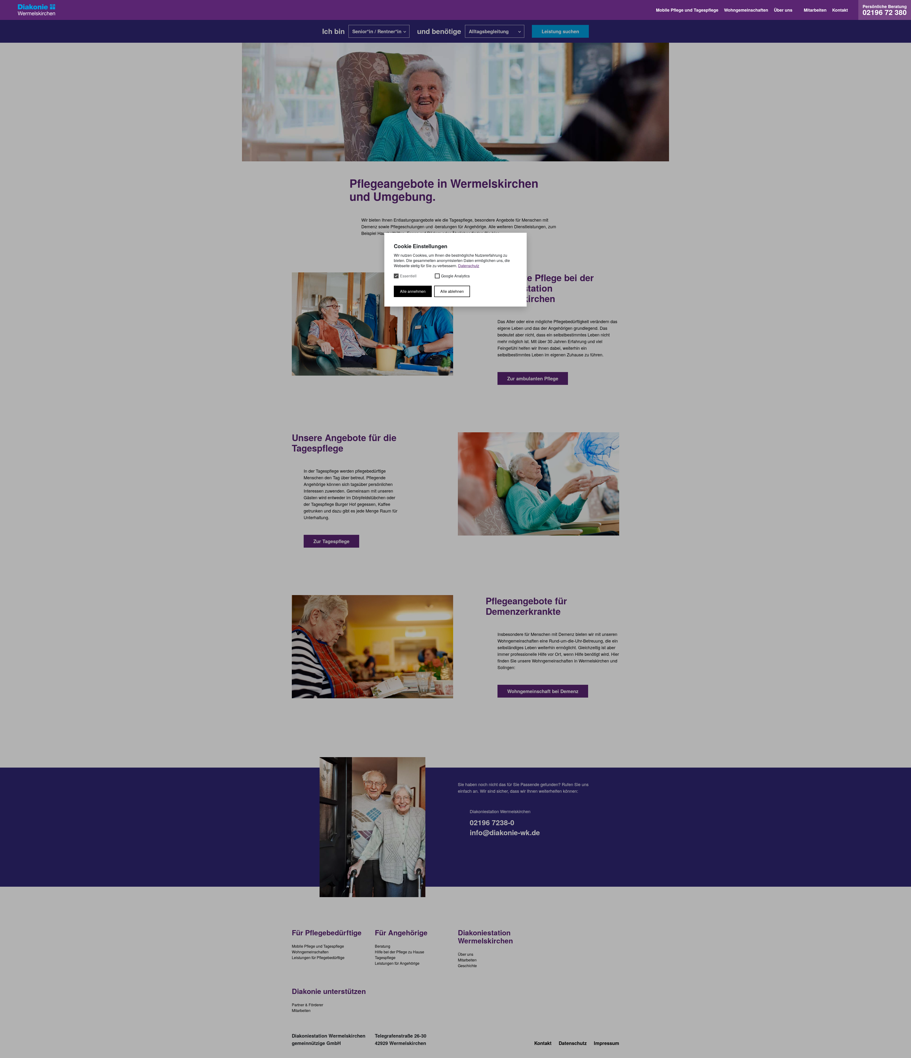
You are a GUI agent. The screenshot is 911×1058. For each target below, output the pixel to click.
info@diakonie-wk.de (505, 832)
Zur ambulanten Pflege (532, 378)
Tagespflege (385, 957)
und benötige (439, 31)
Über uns (783, 10)
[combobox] (379, 31)
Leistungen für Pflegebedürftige (318, 957)
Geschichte (467, 965)
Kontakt (840, 10)
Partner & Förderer (307, 1004)
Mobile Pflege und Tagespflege (687, 10)
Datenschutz (573, 1042)
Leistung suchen (560, 31)
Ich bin (333, 31)
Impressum (606, 1042)
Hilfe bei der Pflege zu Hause (399, 952)
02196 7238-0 (492, 822)
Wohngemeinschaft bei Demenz (542, 691)
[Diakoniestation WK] (39, 10)
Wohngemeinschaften (746, 10)
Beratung (382, 946)
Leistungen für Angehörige (397, 963)
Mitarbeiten (815, 10)
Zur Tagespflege (331, 541)
